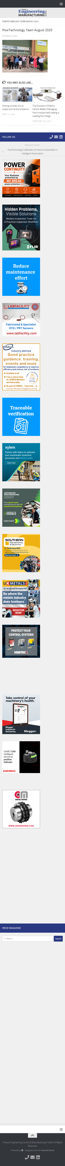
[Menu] (61, 4)
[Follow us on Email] (56, 137)
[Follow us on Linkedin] (61, 137)
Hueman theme (47, 1150)
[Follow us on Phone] (51, 137)
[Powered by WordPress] (22, 1150)
